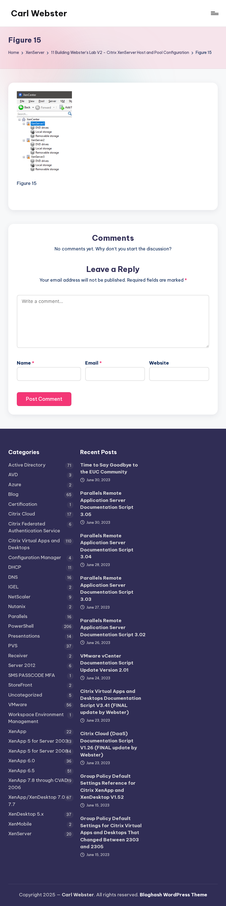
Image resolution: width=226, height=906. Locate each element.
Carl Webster (39, 13)
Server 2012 (22, 665)
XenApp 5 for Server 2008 (38, 751)
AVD (13, 475)
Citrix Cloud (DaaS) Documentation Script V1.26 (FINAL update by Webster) (108, 744)
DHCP (14, 567)
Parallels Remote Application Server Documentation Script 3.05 (106, 503)
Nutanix (17, 606)
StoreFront (20, 685)
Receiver (18, 656)
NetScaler (19, 597)
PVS (12, 646)
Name (25, 363)
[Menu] (214, 13)
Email (93, 363)
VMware (17, 704)
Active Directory (26, 465)
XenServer (20, 834)
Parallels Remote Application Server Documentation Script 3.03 (106, 588)
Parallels (18, 616)
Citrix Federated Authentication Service (34, 527)
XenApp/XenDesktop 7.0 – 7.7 (38, 800)
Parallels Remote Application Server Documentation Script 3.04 (106, 546)
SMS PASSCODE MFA (31, 675)
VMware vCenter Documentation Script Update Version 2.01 (106, 663)
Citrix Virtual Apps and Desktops (34, 544)
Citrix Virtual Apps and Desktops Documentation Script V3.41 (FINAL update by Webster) (110, 702)
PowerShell (21, 626)
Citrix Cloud (21, 514)
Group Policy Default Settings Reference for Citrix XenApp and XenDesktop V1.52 (108, 786)
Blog (13, 494)
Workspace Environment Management (36, 718)
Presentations (24, 636)
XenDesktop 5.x (26, 814)
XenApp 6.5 (21, 771)
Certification (22, 504)
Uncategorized (25, 695)
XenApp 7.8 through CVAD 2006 (38, 783)
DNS (13, 577)
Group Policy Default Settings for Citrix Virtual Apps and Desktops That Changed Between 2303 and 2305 (111, 832)
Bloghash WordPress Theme (173, 895)
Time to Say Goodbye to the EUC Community (109, 468)
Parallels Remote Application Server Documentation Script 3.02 (113, 627)
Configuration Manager (34, 557)
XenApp (17, 731)
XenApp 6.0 (21, 761)
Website (159, 363)
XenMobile (20, 824)
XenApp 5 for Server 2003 (38, 741)
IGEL (13, 587)
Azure (14, 484)
